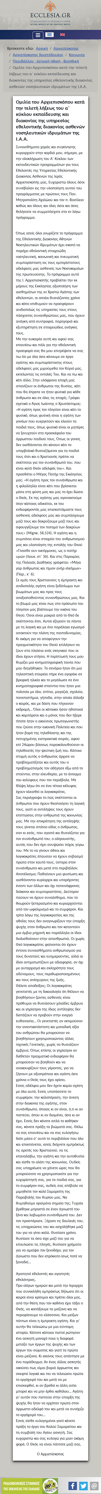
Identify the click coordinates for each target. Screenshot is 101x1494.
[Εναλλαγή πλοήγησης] (38, 35)
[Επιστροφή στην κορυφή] (93, 1486)
